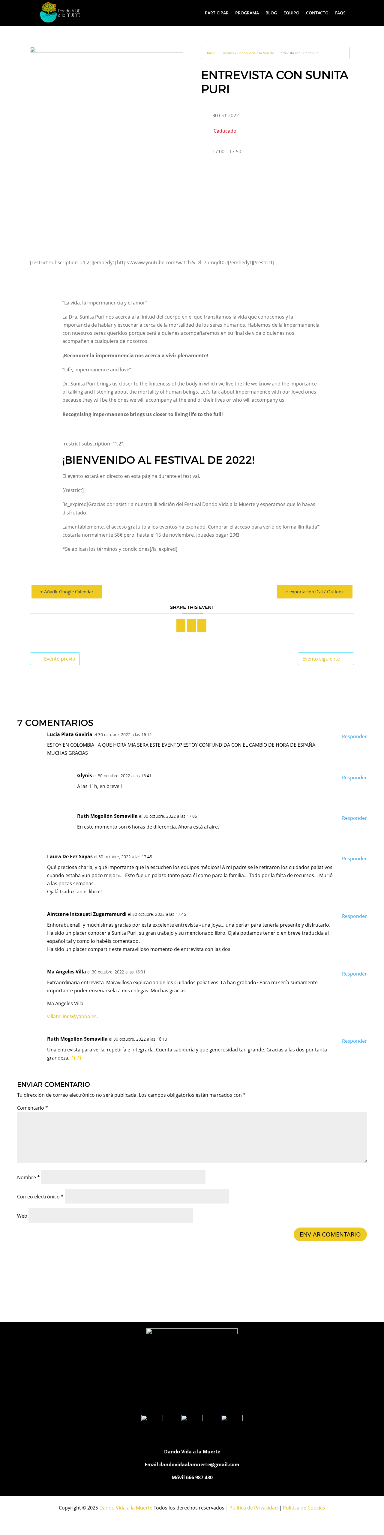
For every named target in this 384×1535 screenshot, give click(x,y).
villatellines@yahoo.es (72, 1016)
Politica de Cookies (304, 1507)
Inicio (211, 53)
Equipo (291, 13)
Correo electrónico (40, 1196)
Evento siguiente (321, 658)
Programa (247, 13)
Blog (271, 13)
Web (22, 1216)
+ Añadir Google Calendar (66, 592)
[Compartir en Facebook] (180, 625)
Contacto (317, 13)
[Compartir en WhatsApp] (191, 625)
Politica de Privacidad (254, 1507)
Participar (217, 13)
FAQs (340, 13)
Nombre (28, 1177)
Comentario (32, 1108)
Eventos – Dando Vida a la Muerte (247, 53)
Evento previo (59, 658)
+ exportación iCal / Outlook (315, 592)
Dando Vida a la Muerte (125, 1507)
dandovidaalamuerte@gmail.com (199, 1464)
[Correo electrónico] (201, 625)
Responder (354, 736)
